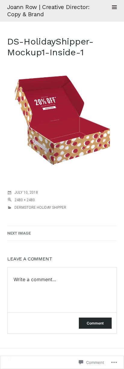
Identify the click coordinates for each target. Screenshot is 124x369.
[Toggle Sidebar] (114, 7)
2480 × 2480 (24, 200)
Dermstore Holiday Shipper (40, 207)
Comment (95, 323)
